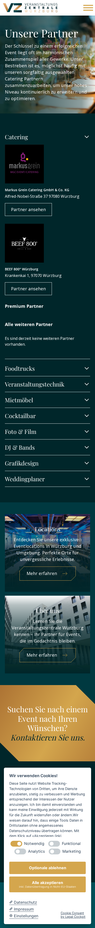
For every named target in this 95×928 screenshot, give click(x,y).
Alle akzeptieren (47, 884)
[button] (87, 8)
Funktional (71, 843)
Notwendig (34, 843)
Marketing (71, 851)
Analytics (36, 851)
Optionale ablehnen (47, 867)
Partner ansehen (28, 209)
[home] (30, 8)
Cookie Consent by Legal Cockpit (73, 915)
